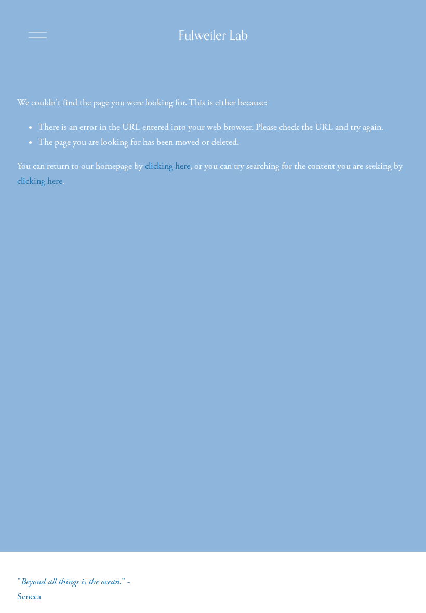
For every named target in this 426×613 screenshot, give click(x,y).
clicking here (167, 166)
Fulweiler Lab (213, 35)
